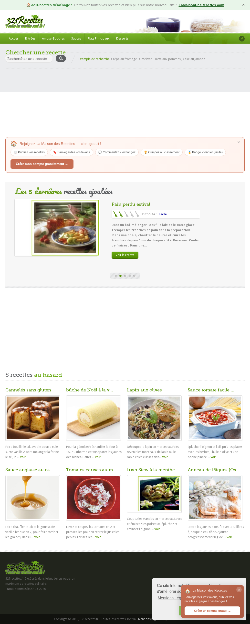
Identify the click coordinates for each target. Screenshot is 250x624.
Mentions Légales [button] (173, 598)
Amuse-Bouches (53, 38)
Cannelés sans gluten (28, 390)
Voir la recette (125, 255)
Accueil (14, 38)
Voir (23, 457)
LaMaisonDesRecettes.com (201, 5)
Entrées (30, 38)
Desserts (122, 38)
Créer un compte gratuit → (212, 611)
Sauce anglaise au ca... (29, 469)
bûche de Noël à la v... (89, 390)
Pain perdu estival (131, 204)
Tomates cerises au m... (91, 469)
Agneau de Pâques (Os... (214, 469)
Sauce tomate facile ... (211, 390)
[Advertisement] (125, 103)
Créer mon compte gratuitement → (42, 164)
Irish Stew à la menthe (151, 469)
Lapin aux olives (144, 390)
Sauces (76, 38)
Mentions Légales (149, 619)
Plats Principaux (99, 38)
